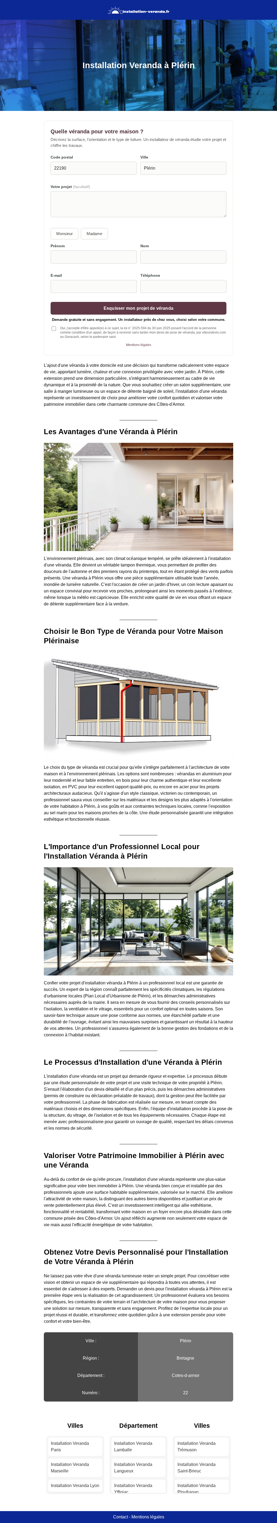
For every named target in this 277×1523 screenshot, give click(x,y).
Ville (144, 157)
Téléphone (150, 275)
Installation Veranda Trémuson (196, 1446)
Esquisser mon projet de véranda (138, 308)
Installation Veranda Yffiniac (133, 1488)
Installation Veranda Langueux (133, 1467)
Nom (144, 246)
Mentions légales (138, 345)
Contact (120, 1517)
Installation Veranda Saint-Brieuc (196, 1467)
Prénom (58, 246)
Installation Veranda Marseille (70, 1467)
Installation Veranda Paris (70, 1446)
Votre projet (70, 187)
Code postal (62, 157)
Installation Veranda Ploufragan (196, 1488)
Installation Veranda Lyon (75, 1485)
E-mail (56, 275)
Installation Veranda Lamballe (133, 1446)
